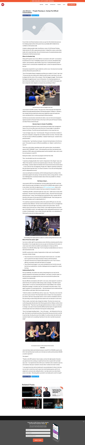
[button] (83, 421)
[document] (42, 222)
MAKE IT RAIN (38, 440)
